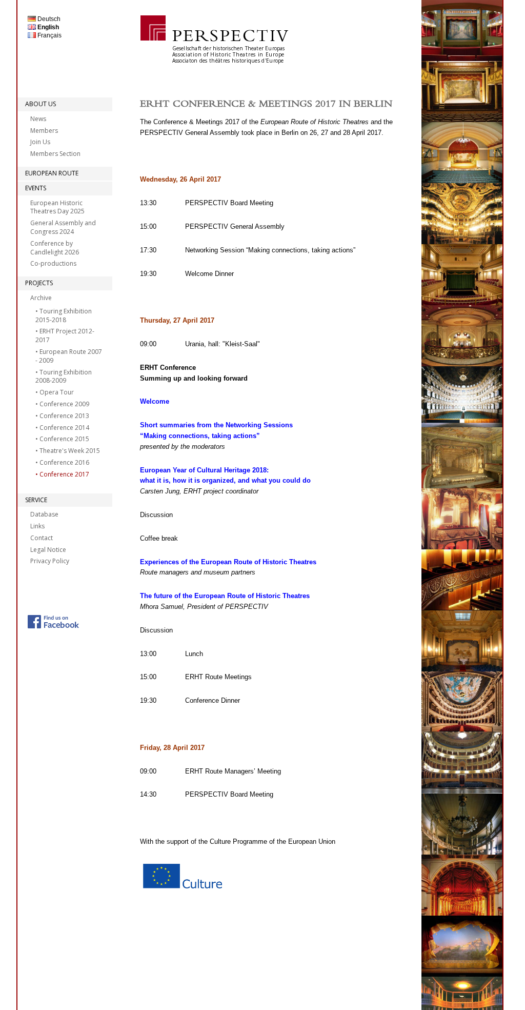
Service (36, 500)
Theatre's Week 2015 (69, 450)
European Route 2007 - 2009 (68, 356)
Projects (39, 283)
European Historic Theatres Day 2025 (57, 207)
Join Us (40, 141)
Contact (41, 537)
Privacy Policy (49, 561)
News (38, 118)
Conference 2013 (64, 415)
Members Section (55, 153)
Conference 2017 (64, 474)
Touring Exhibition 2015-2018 (63, 315)
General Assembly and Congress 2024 (63, 227)
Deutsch (48, 19)
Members (44, 130)
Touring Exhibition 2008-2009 (63, 376)
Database (44, 514)
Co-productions (53, 263)
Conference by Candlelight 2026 (54, 247)
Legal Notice (48, 549)
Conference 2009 (64, 404)
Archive (41, 297)
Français (49, 35)
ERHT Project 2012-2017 (64, 335)
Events (35, 188)
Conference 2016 (64, 462)
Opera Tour (56, 392)
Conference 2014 (64, 427)
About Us (40, 104)
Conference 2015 (64, 438)
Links (37, 526)
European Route (51, 173)
